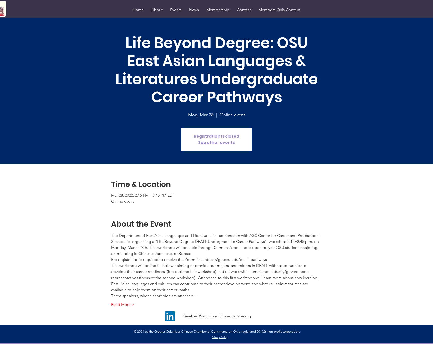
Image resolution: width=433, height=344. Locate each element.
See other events (216, 142)
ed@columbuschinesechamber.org (222, 316)
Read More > (122, 304)
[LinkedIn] (170, 316)
